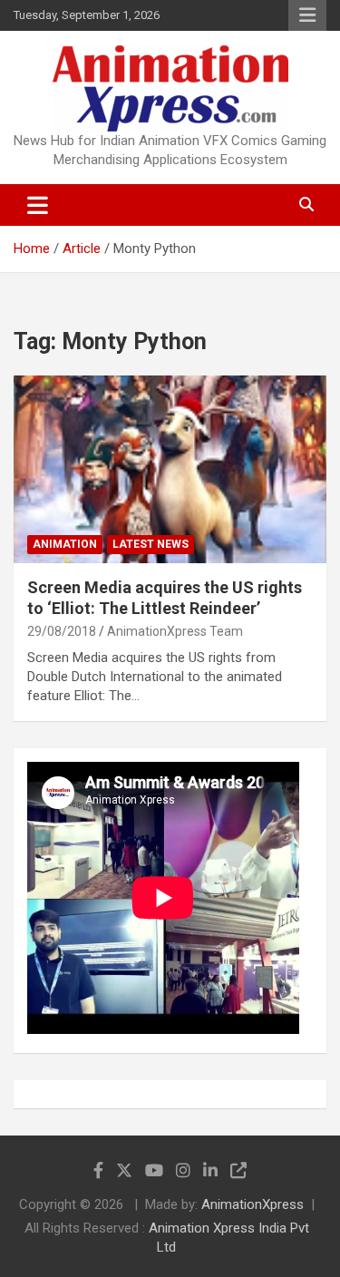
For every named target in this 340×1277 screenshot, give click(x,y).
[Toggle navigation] (38, 205)
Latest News (150, 544)
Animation (65, 544)
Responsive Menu (307, 15)
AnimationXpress (252, 1204)
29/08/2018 (61, 631)
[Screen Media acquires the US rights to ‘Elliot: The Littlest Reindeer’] (170, 469)
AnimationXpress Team (175, 631)
